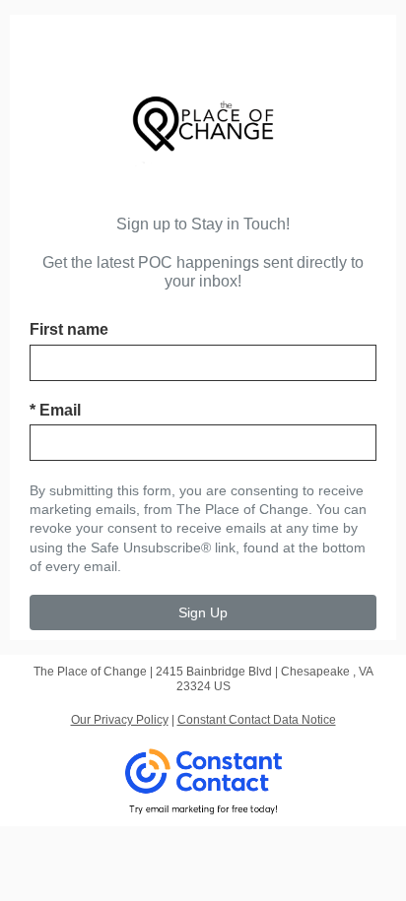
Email (55, 410)
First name (69, 329)
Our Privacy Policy (120, 720)
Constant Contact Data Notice (256, 720)
